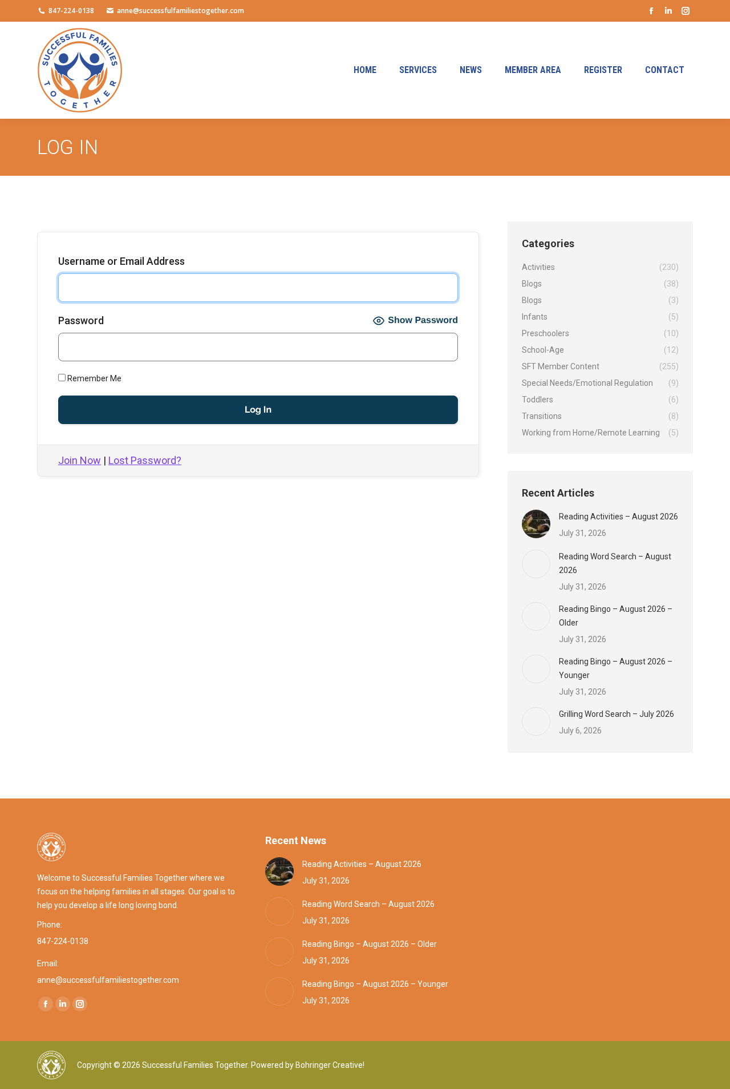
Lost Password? (144, 460)
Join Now (79, 460)
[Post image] (536, 524)
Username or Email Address (121, 261)
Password (81, 320)
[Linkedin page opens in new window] (668, 10)
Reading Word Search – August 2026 (615, 563)
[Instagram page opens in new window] (685, 10)
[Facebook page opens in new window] (651, 10)
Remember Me (93, 378)
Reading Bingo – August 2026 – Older (615, 615)
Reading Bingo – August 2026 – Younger (615, 668)
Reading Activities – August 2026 (618, 516)
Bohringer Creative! (329, 1065)
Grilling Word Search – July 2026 (616, 714)
